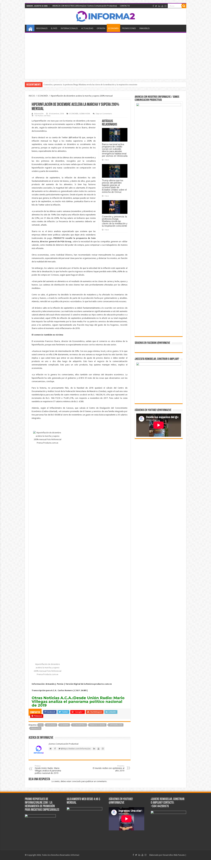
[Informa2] (105, 16)
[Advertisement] (105, 55)
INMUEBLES (144, 28)
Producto (35, 728)
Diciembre (64, 725)
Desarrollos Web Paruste (174, 855)
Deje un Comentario (104, 114)
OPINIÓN (101, 28)
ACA (40, 725)
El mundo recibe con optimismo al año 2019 (108, 768)
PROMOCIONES (129, 28)
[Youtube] (162, 6)
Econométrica (79, 725)
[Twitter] (156, 6)
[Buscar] (184, 6)
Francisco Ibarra (97, 725)
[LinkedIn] (159, 6)
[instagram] (165, 6)
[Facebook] (153, 6)
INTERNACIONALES (69, 28)
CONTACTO (125, 6)
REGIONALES (42, 28)
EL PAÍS (54, 28)
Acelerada (51, 725)
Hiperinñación (116, 725)
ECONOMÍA (113, 28)
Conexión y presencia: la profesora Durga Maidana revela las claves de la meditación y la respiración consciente (90, 84)
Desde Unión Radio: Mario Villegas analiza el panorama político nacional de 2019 (78, 701)
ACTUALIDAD (87, 28)
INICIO (30, 28)
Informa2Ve (38, 114)
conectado (76, 781)
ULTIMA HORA (84, 114)
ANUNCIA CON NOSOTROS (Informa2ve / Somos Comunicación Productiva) (84, 6)
